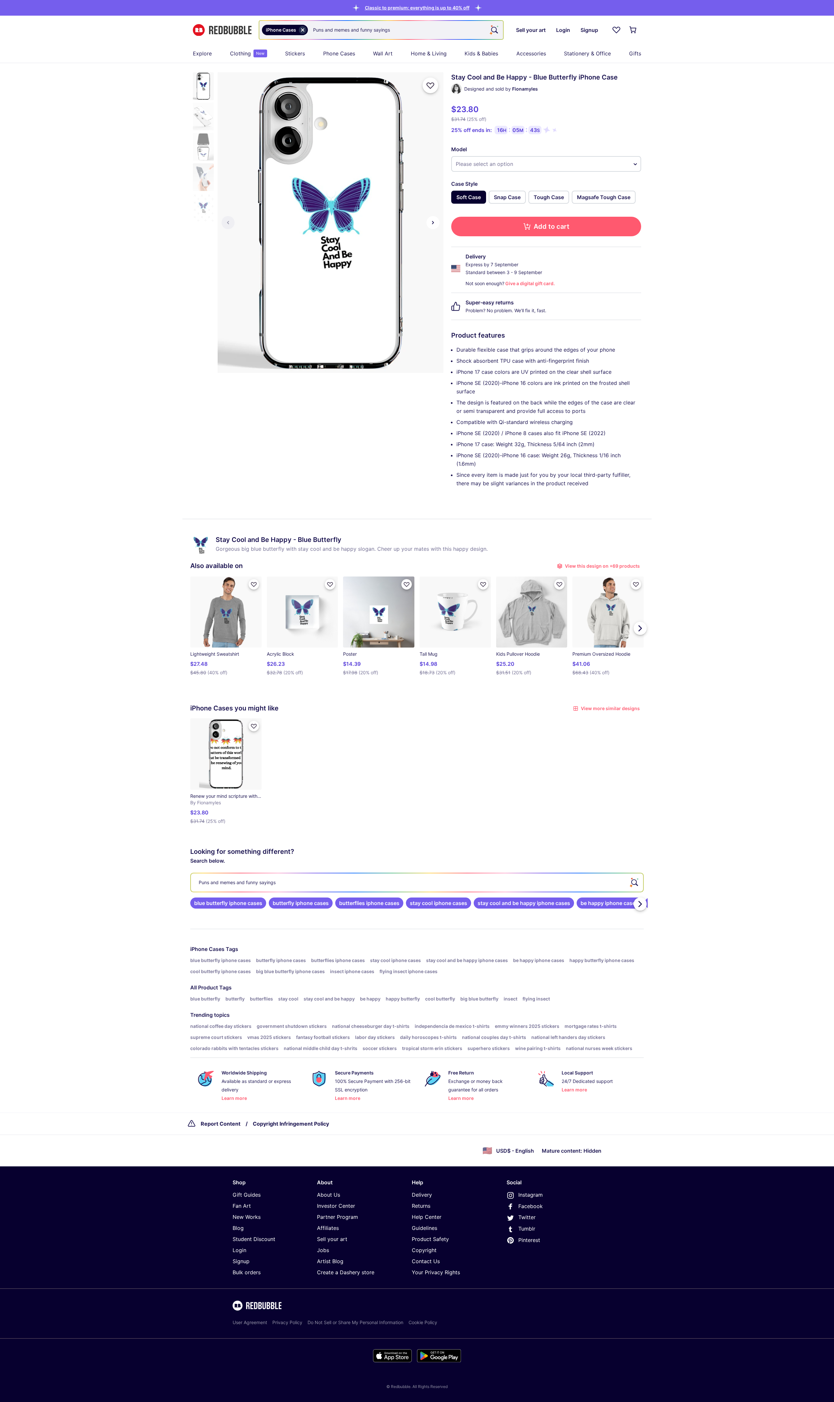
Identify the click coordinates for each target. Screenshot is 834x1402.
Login (239, 1250)
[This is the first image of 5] (228, 222)
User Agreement (250, 1322)
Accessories (531, 53)
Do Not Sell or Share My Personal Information (355, 1322)
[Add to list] (430, 85)
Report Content (220, 1123)
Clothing (247, 53)
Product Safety (430, 1239)
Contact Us (426, 1261)
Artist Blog (330, 1261)
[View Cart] (633, 30)
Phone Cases (339, 53)
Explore (202, 53)
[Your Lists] (616, 30)
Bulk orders (247, 1272)
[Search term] (493, 30)
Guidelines (424, 1228)
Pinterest (529, 1240)
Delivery (422, 1194)
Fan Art (242, 1206)
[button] (417, 7)
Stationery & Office (587, 53)
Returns (421, 1206)
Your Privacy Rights (436, 1272)
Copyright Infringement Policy (291, 1123)
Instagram (530, 1194)
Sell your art (332, 1239)
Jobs (323, 1250)
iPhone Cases (207, 949)
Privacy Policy (287, 1322)
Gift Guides (247, 1194)
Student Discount (254, 1239)
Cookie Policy (423, 1322)
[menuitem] (202, 53)
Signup (241, 1261)
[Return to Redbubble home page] (222, 30)
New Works (247, 1217)
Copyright (424, 1250)
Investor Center (336, 1206)
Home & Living (429, 53)
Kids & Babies (481, 53)
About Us (328, 1194)
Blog (238, 1228)
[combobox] (381, 30)
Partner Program (337, 1217)
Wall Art (383, 53)
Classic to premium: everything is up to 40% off (417, 7)
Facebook (530, 1206)
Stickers (295, 53)
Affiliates (328, 1228)
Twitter (527, 1217)
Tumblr (526, 1228)
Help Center (426, 1217)
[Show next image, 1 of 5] (432, 222)
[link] (228, 903)
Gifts (635, 53)
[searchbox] (417, 882)
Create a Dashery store (345, 1272)
